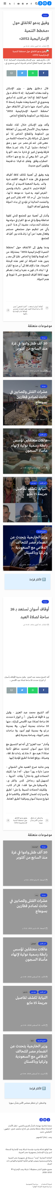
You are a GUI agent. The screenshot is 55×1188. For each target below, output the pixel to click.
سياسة (45, 15)
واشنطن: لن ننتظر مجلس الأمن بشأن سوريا (27, 1103)
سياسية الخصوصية (32, 1184)
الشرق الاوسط (42, 532)
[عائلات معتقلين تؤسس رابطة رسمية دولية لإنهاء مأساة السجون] (27, 451)
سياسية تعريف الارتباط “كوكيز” (42, 1187)
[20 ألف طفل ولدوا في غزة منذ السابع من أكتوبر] (27, 354)
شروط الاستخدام (46, 1184)
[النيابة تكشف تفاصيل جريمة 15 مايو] (27, 499)
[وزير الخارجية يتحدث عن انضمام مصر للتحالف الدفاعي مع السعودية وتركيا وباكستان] (27, 548)
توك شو (33, 483)
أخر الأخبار (43, 435)
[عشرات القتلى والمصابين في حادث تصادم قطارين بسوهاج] (27, 402)
